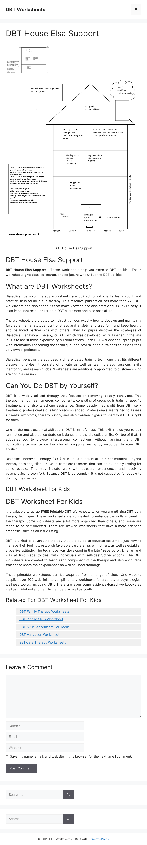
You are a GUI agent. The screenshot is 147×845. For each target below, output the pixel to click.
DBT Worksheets (25, 9)
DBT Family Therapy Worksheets (44, 611)
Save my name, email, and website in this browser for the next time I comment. (71, 756)
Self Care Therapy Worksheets (42, 642)
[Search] (68, 794)
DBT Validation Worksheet (39, 634)
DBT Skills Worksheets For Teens (44, 627)
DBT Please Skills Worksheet (41, 619)
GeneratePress (98, 839)
